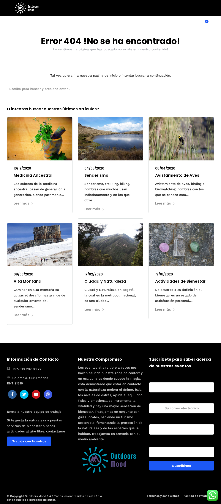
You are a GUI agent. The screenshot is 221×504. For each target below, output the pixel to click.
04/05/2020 (94, 168)
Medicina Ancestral (33, 175)
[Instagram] (48, 394)
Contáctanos (114, 24)
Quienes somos (54, 24)
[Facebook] (12, 394)
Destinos (77, 24)
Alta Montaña (27, 281)
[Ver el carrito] (204, 24)
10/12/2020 (22, 168)
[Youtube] (36, 394)
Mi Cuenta (189, 24)
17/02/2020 (93, 274)
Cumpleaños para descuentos (171, 440)
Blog (96, 24)
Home (34, 24)
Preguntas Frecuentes (144, 24)
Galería (171, 24)
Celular (154, 417)
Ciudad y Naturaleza (105, 281)
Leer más (21, 203)
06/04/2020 (165, 168)
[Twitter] (24, 394)
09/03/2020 (23, 274)
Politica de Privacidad (198, 496)
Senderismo (96, 175)
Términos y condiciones (163, 496)
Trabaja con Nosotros (29, 441)
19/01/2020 (164, 274)
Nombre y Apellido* (163, 375)
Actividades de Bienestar (180, 281)
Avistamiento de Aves (177, 175)
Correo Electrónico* (163, 396)
